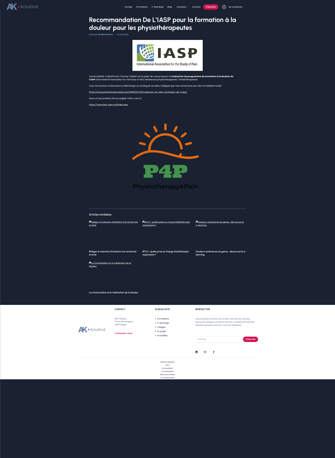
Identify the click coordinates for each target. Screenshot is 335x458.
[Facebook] (213, 351)
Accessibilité (167, 368)
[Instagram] (205, 351)
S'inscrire (211, 6)
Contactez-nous (123, 333)
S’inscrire (250, 339)
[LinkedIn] (196, 351)
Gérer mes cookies (167, 374)
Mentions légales (167, 362)
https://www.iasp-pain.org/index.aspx (108, 104)
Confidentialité (167, 371)
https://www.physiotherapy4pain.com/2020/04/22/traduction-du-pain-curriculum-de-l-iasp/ (138, 92)
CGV (167, 365)
